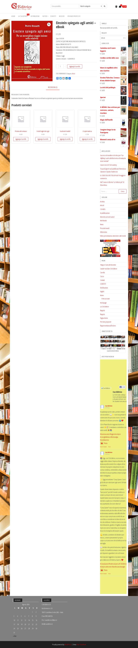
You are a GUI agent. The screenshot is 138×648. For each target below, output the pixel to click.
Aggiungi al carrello (74, 66)
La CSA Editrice (23, 15)
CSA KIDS (102, 209)
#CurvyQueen (104, 564)
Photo (105, 443)
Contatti (53, 16)
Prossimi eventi (104, 228)
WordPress (68, 644)
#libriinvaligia (114, 437)
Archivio (102, 201)
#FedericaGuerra (114, 564)
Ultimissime (103, 232)
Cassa (102, 276)
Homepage (103, 303)
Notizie (45, 16)
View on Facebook (103, 446)
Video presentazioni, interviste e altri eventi (113, 236)
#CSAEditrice (123, 564)
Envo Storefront (81, 644)
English (102, 291)
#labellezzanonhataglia (118, 566)
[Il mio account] (116, 6)
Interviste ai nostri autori (107, 217)
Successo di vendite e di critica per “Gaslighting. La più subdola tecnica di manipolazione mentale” (113, 158)
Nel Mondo (103, 220)
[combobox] (113, 38)
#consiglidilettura (105, 437)
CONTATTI (103, 284)
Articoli (102, 205)
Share (109, 446)
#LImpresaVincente (106, 566)
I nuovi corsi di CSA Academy (108, 165)
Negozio (62, 16)
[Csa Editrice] (106, 388)
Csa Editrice (108, 406)
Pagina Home (104, 318)
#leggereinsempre (115, 434)
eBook (73, 74)
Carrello (102, 272)
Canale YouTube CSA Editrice (108, 268)
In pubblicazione (105, 213)
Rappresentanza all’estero (108, 325)
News (102, 224)
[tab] (54, 87)
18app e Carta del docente (108, 265)
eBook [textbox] (112, 38)
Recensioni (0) (52, 87)
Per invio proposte (74, 16)
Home (13, 16)
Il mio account (106, 298)
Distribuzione (35, 16)
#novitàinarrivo (104, 440)
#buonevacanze (104, 434)
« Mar (14, 636)
